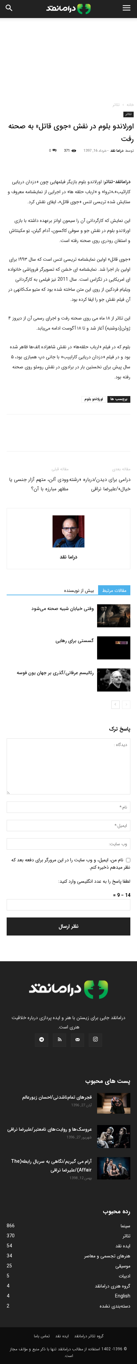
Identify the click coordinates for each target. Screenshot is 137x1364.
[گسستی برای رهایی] (113, 647)
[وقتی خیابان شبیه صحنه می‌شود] (113, 615)
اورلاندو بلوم (93, 399)
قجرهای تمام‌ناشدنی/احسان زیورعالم (57, 1097)
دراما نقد (116, 151)
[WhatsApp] (59, 161)
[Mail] (77, 1040)
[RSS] (59, 1040)
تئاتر (116, 105)
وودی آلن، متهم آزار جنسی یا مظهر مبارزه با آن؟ (38, 484)
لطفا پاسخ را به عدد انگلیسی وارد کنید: (94, 881)
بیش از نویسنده (79, 590)
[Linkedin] (74, 161)
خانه (130, 105)
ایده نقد (62, 1336)
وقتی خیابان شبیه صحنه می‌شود (63, 608)
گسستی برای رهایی (75, 640)
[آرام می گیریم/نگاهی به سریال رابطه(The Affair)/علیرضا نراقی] (113, 1168)
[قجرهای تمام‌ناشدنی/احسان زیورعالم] (113, 1103)
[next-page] (115, 705)
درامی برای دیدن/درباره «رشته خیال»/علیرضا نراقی (99, 484)
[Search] (9, 9)
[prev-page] (126, 705)
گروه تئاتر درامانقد (88, 1336)
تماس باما (42, 1336)
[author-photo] (68, 547)
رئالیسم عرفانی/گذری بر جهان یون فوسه (55, 672)
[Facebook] (13, 161)
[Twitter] (28, 161)
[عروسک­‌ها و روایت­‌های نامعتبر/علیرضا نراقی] (113, 1136)
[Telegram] (89, 161)
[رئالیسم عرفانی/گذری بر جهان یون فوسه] (113, 680)
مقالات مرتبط (114, 590)
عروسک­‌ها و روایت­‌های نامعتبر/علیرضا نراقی (49, 1129)
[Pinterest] (44, 161)
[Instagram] (95, 1040)
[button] (126, 9)
